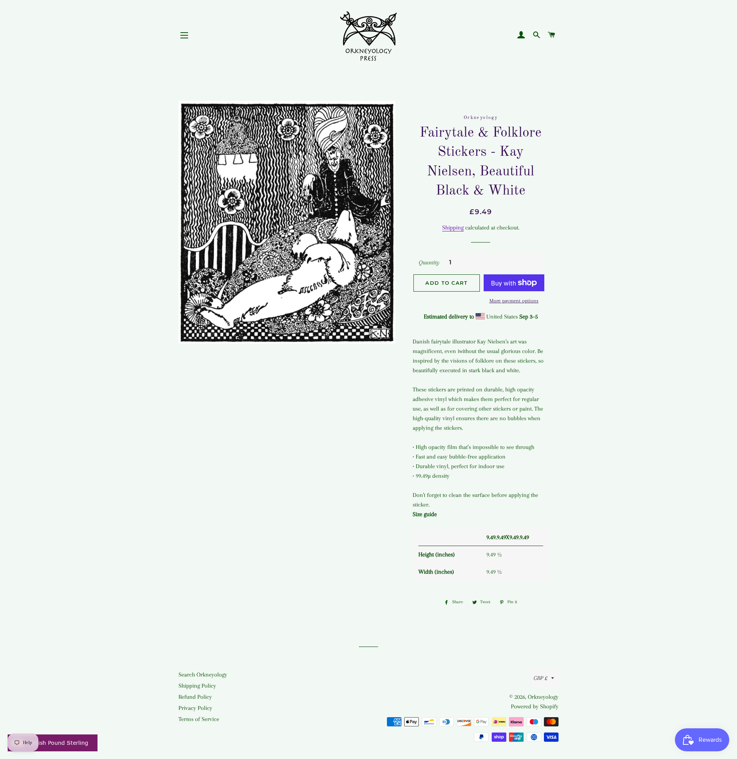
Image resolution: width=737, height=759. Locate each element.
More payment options (514, 301)
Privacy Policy (195, 708)
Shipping (453, 227)
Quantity (429, 262)
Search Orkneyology (202, 674)
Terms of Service (198, 719)
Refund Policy (195, 696)
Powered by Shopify (535, 706)
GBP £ (540, 678)
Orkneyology (543, 696)
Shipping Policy (197, 685)
